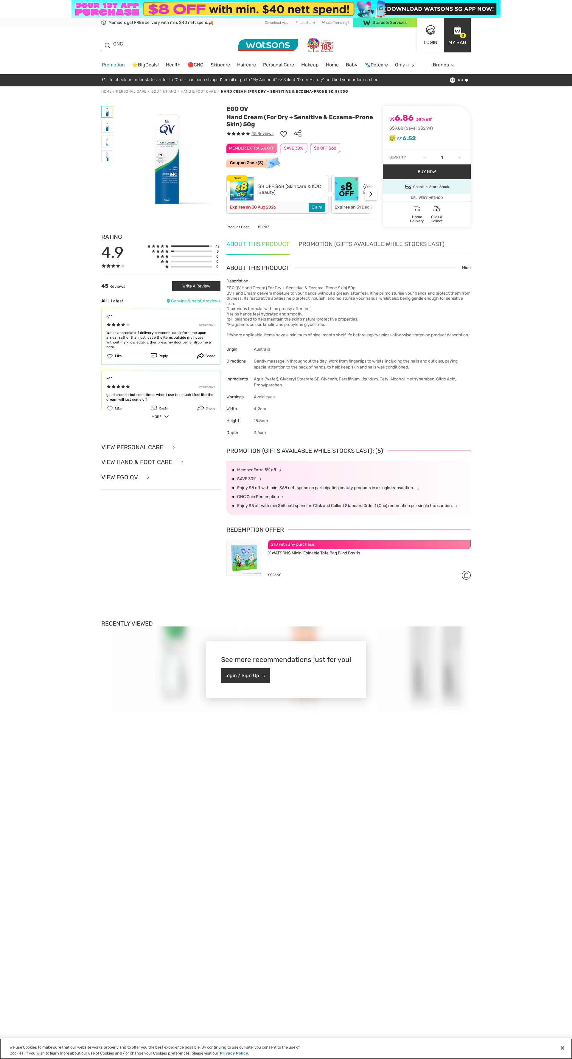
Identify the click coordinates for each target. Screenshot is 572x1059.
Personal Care (278, 65)
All (104, 301)
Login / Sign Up (241, 675)
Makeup (310, 65)
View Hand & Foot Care (137, 462)
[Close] (562, 1048)
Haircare (246, 65)
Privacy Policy (234, 1053)
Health (173, 65)
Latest (117, 301)
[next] (413, 65)
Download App (276, 23)
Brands (441, 65)
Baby (352, 65)
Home (332, 65)
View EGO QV (120, 477)
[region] (286, 1048)
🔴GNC (195, 65)
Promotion (113, 65)
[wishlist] (283, 133)
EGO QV (237, 108)
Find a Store (305, 23)
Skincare (220, 65)
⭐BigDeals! (145, 65)
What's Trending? (335, 23)
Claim (317, 207)
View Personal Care (133, 447)
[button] (457, 35)
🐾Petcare (376, 65)
